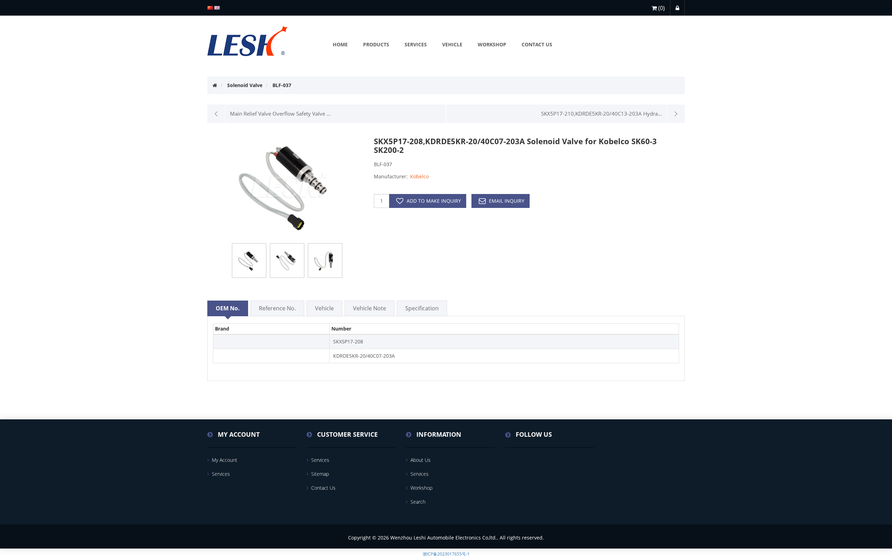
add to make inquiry (434, 200)
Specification (422, 308)
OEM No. (228, 308)
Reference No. (277, 308)
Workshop (421, 487)
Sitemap (320, 474)
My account (224, 460)
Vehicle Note (369, 308)
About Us (420, 460)
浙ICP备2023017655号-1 (446, 554)
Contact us (323, 487)
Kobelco (419, 176)
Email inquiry (506, 200)
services (221, 474)
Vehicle (324, 308)
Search (417, 501)
